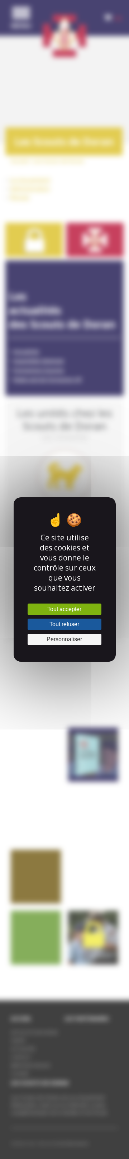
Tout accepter (64, 609)
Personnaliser (64, 639)
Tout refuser (64, 624)
